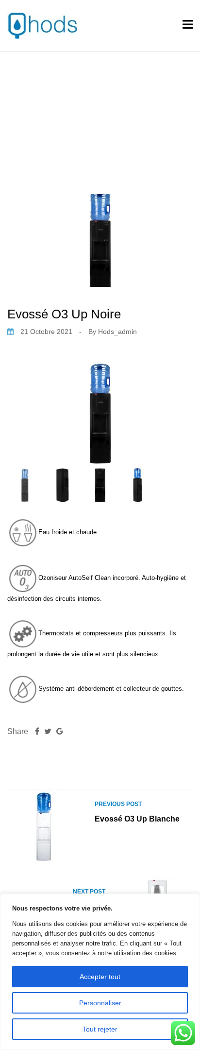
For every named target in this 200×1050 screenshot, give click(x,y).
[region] (100, 971)
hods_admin (117, 331)
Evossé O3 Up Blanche (137, 819)
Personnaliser (100, 1003)
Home (54, 111)
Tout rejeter (100, 1029)
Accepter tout (100, 976)
